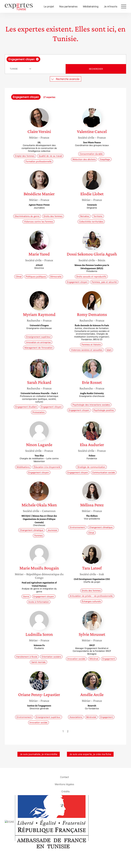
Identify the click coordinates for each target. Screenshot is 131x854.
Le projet (49, 6)
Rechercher (96, 69)
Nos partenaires (68, 6)
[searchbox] (66, 59)
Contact (64, 777)
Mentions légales (64, 784)
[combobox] (65, 59)
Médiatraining (90, 6)
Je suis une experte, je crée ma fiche (90, 754)
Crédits (65, 791)
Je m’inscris (110, 6)
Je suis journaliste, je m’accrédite (38, 754)
